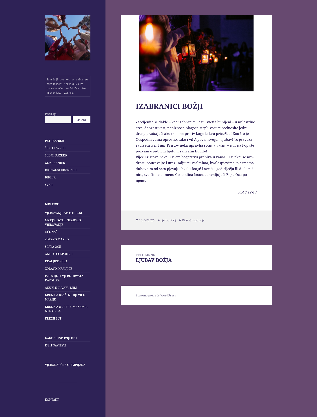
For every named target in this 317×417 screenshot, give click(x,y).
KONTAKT (52, 400)
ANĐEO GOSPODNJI (59, 254)
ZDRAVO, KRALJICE (58, 269)
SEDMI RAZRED (56, 155)
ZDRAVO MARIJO (57, 239)
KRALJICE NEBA (56, 261)
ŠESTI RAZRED (55, 148)
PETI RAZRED (54, 141)
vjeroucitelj (168, 220)
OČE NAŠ (51, 232)
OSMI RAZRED (55, 163)
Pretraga (51, 114)
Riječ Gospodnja (193, 220)
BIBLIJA (50, 177)
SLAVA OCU (53, 247)
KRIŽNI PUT (53, 318)
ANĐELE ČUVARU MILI (61, 288)
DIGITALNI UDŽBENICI (61, 170)
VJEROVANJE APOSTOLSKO (64, 213)
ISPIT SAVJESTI (55, 345)
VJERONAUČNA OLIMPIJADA (65, 365)
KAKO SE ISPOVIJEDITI (61, 338)
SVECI (49, 185)
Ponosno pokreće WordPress (156, 295)
